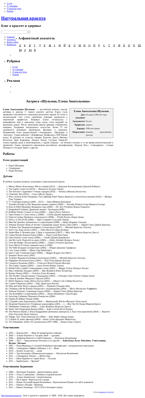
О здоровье (12, 6)
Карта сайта (12, 42)
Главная (10, 37)
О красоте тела (14, 8)
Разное (10, 11)
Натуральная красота (23, 18)
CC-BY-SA (110, 392)
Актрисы (11, 39)
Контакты (11, 44)
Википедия (102, 392)
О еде (9, 3)
